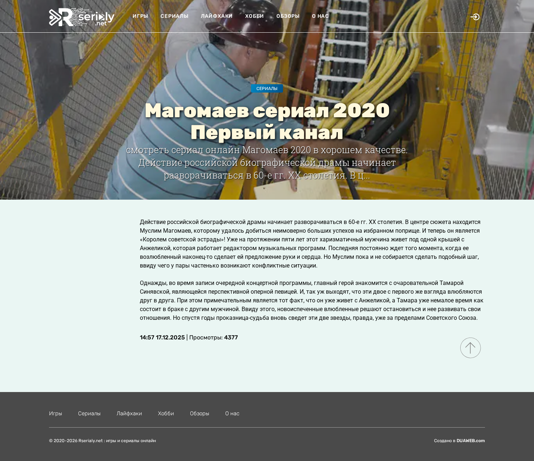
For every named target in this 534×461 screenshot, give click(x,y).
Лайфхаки (217, 16)
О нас (320, 16)
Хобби (254, 16)
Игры (140, 16)
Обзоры (288, 16)
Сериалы (175, 16)
